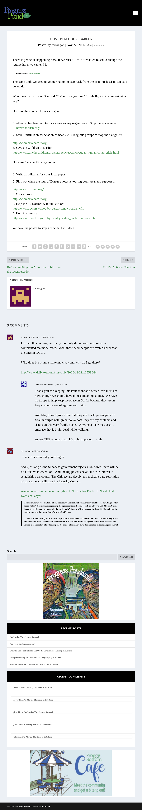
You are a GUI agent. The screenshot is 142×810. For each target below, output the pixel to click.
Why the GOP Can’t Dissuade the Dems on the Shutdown (34, 664)
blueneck (39, 384)
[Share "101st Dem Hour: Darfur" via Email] (79, 246)
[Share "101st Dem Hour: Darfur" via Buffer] (67, 246)
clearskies (17, 712)
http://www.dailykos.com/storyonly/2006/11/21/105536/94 (59, 372)
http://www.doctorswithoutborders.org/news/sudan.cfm (48, 208)
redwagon (58, 45)
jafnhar (16, 725)
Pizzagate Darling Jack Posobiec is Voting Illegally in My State (36, 658)
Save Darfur (34, 73)
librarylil (17, 700)
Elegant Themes (23, 806)
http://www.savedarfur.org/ (30, 143)
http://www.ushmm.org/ (28, 189)
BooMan (17, 687)
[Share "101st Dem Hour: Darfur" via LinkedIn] (62, 246)
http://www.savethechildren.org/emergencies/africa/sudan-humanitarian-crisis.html (66, 152)
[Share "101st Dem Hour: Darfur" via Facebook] (34, 246)
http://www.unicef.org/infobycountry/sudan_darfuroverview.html (55, 218)
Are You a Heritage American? (22, 644)
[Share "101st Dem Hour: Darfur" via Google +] (45, 246)
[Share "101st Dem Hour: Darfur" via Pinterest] (56, 246)
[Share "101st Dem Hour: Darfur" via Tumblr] (51, 246)
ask (22, 451)
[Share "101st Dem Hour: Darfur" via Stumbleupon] (73, 246)
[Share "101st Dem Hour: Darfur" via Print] (84, 246)
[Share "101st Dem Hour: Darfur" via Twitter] (40, 246)
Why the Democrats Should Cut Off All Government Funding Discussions (41, 651)
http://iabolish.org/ (28, 128)
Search (11, 551)
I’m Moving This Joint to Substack (24, 637)
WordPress (45, 806)
